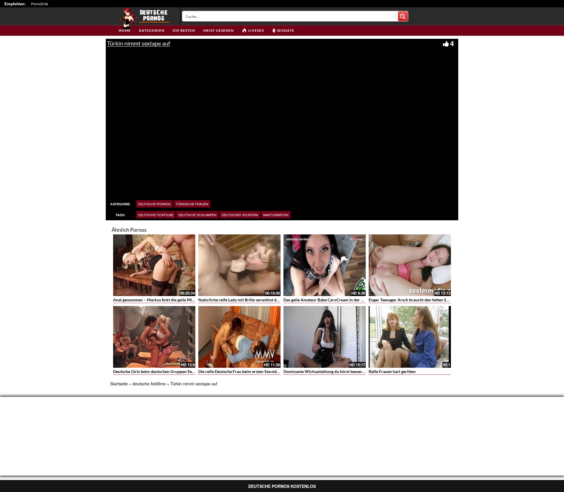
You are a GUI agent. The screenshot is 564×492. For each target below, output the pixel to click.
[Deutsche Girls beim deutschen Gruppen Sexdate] (154, 337)
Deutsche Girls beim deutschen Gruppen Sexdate (157, 371)
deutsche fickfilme (155, 214)
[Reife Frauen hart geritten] (410, 337)
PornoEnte (39, 3)
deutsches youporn (239, 214)
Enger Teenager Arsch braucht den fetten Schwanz (414, 299)
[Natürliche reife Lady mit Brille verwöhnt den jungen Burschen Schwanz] (239, 265)
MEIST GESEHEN (218, 30)
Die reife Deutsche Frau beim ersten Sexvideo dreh (244, 371)
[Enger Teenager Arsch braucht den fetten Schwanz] (410, 265)
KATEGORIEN (151, 30)
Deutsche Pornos (154, 203)
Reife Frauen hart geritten (392, 371)
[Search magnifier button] (403, 16)
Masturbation (275, 214)
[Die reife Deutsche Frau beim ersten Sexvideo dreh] (239, 337)
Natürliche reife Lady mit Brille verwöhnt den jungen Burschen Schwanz (264, 299)
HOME (125, 30)
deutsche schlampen (197, 214)
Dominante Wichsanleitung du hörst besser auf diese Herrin (337, 371)
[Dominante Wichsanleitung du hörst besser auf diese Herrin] (324, 337)
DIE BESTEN (184, 30)
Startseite (119, 384)
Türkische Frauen (192, 203)
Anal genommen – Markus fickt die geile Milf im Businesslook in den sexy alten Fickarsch (194, 299)
